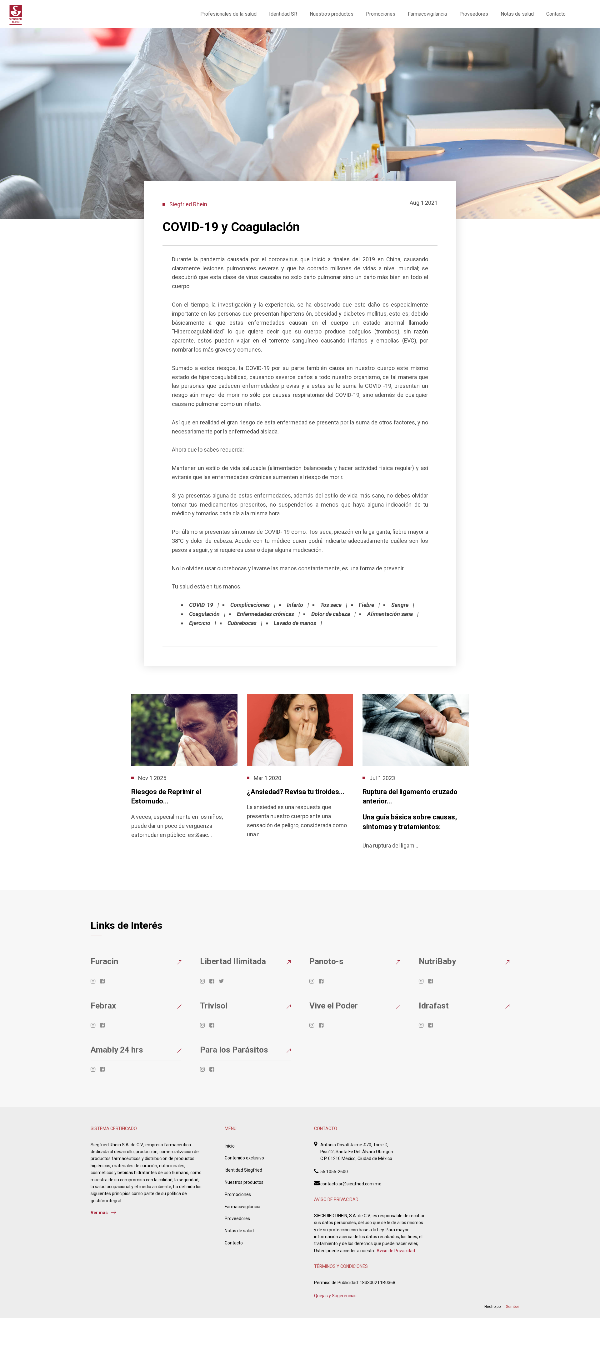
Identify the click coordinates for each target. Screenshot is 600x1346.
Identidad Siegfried (243, 1170)
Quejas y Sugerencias (335, 1295)
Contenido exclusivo (244, 1157)
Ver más (99, 1212)
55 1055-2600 (334, 1171)
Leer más (140, 849)
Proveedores (473, 14)
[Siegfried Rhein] (15, 15)
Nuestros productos (331, 14)
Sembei (512, 1306)
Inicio (230, 1145)
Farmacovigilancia (427, 14)
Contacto (556, 14)
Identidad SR (283, 14)
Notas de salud (517, 14)
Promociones (380, 14)
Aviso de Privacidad (396, 1250)
